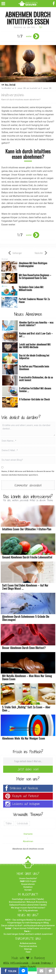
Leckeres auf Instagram (26, 804)
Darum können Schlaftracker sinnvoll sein (32, 928)
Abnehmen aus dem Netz (24, 27)
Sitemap (28, 949)
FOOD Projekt (28, 881)
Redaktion (28, 887)
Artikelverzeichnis (28, 943)
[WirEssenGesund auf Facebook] (54, 3)
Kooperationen (28, 884)
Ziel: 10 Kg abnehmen (28, 910)
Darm (27, 931)
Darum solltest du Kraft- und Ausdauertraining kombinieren (28, 925)
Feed (28, 952)
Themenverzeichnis (28, 946)
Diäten (9, 823)
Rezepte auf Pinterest (25, 796)
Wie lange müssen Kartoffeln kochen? (28, 908)
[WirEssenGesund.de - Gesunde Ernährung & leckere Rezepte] (28, 3)
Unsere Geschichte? (28, 878)
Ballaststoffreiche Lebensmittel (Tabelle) (28, 905)
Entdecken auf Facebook (24, 788)
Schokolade (22, 823)
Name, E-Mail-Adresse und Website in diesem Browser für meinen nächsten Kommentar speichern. (27, 473)
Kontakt (28, 890)
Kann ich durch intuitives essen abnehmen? (20, 99)
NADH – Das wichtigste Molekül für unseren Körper (28, 920)
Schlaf (8, 928)
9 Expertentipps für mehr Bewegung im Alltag (28, 923)
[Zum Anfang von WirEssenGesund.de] (28, 858)
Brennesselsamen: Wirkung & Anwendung (28, 902)
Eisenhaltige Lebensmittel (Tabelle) (28, 899)
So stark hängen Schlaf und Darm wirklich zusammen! (28, 934)
